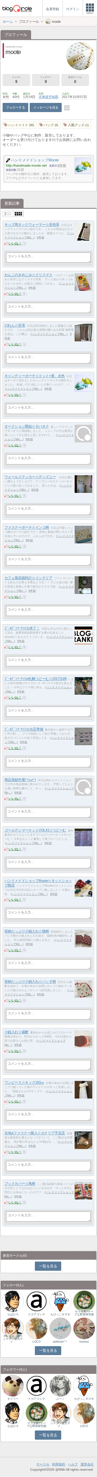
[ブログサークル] (17, 8)
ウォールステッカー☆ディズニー (30, 477)
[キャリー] (13, 1385)
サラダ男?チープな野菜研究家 (84, 1313)
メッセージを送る (45, 107)
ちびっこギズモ (60, 1314)
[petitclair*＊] (60, 1328)
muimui (84, 1341)
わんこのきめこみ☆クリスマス (28, 275)
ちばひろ (13, 1314)
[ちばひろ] (13, 1301)
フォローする (15, 107)
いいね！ (15, 243)
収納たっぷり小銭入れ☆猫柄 (26, 931)
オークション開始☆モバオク (26, 427)
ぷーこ (60, 1398)
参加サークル (75, 80)
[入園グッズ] (76, 125)
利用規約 (58, 1464)
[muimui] (84, 1328)
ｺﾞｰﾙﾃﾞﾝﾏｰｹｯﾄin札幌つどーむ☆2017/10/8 (35, 679)
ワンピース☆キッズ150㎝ (24, 1083)
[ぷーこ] (60, 1385)
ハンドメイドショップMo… (49, 334)
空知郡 (53, 97)
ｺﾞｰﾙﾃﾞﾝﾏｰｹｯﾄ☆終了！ (22, 628)
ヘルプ (73, 1464)
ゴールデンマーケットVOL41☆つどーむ (35, 830)
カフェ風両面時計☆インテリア (28, 578)
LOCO (36, 1341)
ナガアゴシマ (36, 1314)
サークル (42, 1464)
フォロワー (45, 80)
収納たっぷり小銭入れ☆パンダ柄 (30, 982)
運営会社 (87, 1464)
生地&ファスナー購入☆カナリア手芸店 (34, 1133)
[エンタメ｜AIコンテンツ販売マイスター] (13, 1328)
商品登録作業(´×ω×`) (20, 780)
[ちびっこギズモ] (60, 1301)
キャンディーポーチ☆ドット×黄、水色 (34, 376)
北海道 (43, 97)
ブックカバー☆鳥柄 (19, 1184)
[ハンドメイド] (19, 125)
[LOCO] (37, 1328)
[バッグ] (49, 125)
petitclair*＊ (60, 1341)
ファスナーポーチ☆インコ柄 (26, 528)
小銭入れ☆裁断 (16, 1032)
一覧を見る (48, 1266)
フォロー (16, 80)
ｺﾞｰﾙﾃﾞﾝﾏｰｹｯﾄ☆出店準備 (23, 729)
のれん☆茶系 (14, 325)
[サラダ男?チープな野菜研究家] (84, 1301)
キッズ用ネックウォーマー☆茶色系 (31, 225)
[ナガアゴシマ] (37, 1301)
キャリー (13, 1398)
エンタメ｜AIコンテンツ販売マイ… (13, 1339)
